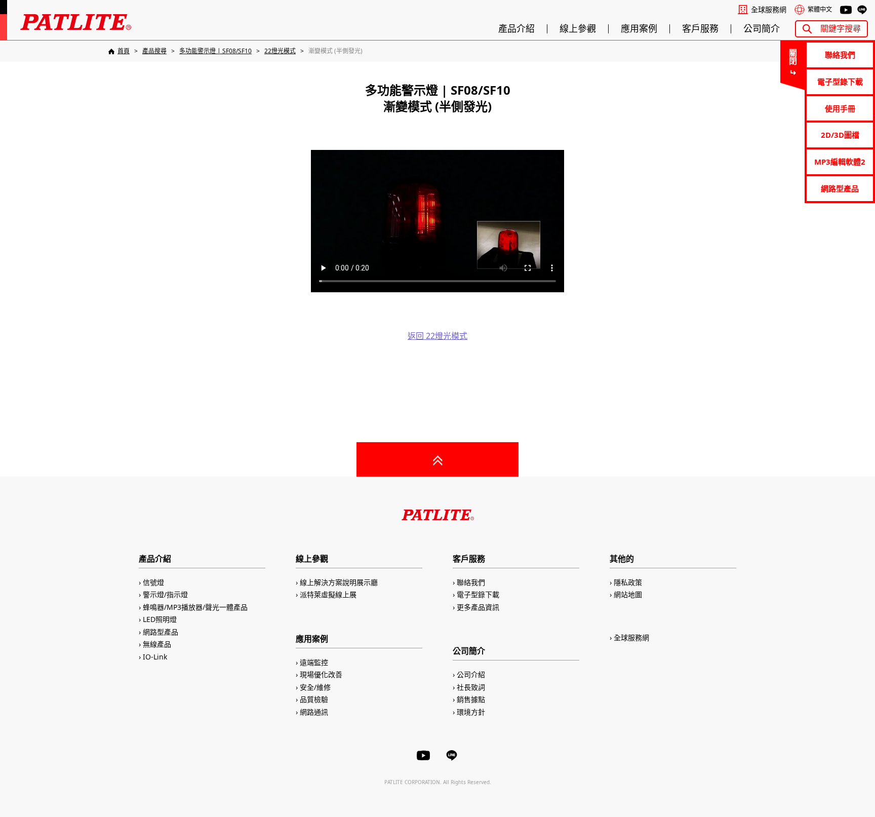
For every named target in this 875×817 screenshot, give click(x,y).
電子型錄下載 (840, 81)
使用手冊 (840, 108)
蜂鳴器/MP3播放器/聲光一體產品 (195, 607)
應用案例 (639, 29)
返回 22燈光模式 (437, 335)
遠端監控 (314, 662)
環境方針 (471, 712)
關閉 (792, 57)
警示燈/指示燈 (165, 594)
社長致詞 (471, 687)
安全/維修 (315, 687)
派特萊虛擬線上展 (328, 594)
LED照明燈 (160, 619)
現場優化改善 (321, 674)
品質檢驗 (314, 699)
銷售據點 (471, 699)
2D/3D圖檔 (840, 135)
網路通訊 (314, 712)
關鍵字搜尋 (840, 28)
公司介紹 (471, 674)
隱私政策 (628, 582)
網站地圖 (628, 594)
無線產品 (157, 644)
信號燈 (153, 582)
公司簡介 (761, 29)
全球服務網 (768, 9)
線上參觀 (578, 29)
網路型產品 (840, 188)
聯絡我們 (840, 55)
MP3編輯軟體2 (839, 162)
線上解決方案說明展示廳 (339, 582)
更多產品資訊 (478, 607)
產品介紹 (516, 29)
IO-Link (155, 657)
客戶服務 (700, 29)
